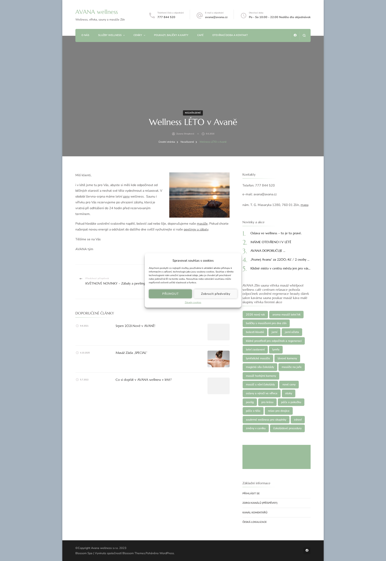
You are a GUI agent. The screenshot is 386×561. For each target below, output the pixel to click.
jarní (274, 332)
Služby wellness (110, 35)
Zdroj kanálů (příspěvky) (259, 503)
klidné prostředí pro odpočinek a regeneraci (274, 341)
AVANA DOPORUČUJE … (267, 251)
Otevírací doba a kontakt (230, 35)
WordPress (166, 553)
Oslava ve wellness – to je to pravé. (276, 233)
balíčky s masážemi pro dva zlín (266, 323)
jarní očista (292, 332)
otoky (288, 393)
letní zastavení (255, 349)
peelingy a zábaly (196, 229)
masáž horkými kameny (261, 376)
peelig (250, 402)
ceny (126, 196)
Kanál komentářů (254, 512)
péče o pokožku (291, 402)
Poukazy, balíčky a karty (171, 35)
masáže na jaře (292, 367)
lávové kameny (287, 358)
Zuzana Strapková (185, 133)
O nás (85, 35)
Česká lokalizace (254, 522)
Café (200, 35)
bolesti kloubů (255, 332)
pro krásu (267, 402)
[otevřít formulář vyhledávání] (304, 35)
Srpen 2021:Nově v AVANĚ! (135, 326)
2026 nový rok (255, 314)
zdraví (298, 420)
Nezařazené (193, 112)
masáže (202, 223)
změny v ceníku (256, 428)
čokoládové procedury (287, 428)
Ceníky (137, 35)
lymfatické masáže (258, 358)
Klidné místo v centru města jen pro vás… (280, 268)
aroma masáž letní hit (286, 314)
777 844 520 (166, 17)
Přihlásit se (251, 493)
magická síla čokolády (260, 367)
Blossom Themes (133, 553)
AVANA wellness (96, 11)
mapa (304, 205)
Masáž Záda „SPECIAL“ (131, 353)
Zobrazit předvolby (215, 294)
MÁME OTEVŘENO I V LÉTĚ (270, 242)
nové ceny (289, 384)
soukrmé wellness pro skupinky (266, 420)
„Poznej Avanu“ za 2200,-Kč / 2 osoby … (279, 259)
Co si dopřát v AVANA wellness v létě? (143, 380)
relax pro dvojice (279, 411)
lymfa (275, 349)
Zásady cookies (193, 302)
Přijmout (170, 294)
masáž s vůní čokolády (260, 384)
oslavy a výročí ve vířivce (261, 393)
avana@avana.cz (216, 17)
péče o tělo (253, 411)
